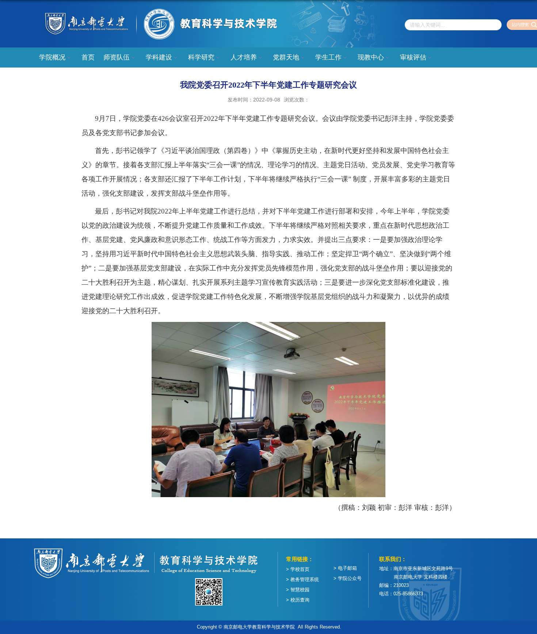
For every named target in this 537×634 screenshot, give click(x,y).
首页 (88, 57)
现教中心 (371, 57)
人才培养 (244, 57)
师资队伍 (116, 57)
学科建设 (159, 57)
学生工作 (328, 57)
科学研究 (201, 57)
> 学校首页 (297, 569)
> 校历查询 (297, 600)
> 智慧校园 (297, 589)
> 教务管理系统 (302, 579)
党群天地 (286, 57)
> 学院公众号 (348, 578)
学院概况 (52, 57)
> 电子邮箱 (345, 568)
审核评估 (413, 57)
